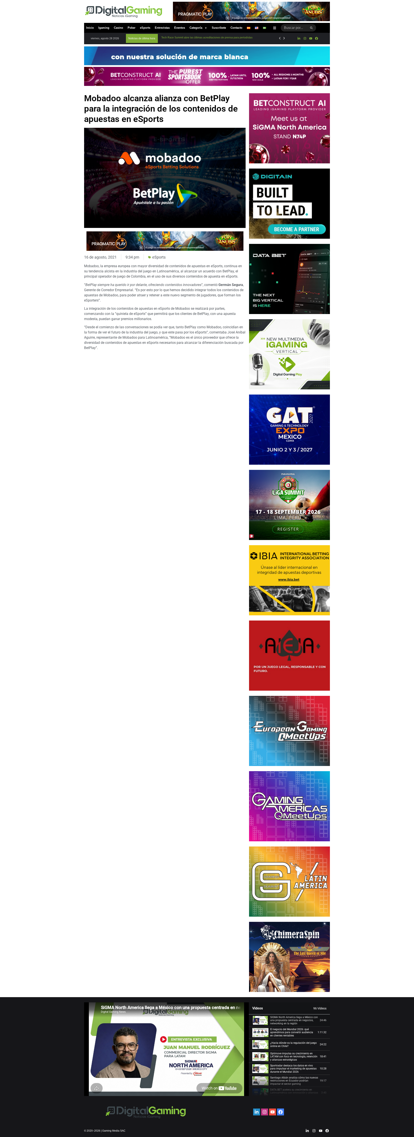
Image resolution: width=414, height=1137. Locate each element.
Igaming (103, 27)
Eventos (179, 27)
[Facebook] (316, 38)
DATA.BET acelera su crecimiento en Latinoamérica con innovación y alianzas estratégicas (294, 1093)
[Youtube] (310, 38)
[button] (142, 38)
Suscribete (219, 27)
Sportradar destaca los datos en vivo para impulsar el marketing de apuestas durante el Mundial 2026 (293, 1068)
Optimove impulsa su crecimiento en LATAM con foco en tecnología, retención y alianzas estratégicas (293, 1056)
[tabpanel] (166, 1049)
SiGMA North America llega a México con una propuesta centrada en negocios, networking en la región (294, 1020)
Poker (131, 27)
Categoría (196, 27)
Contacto (236, 27)
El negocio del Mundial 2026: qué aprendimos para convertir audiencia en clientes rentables (291, 1032)
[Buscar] (311, 28)
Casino (118, 27)
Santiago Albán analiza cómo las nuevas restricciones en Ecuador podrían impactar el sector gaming (294, 1080)
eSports (145, 27)
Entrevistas (162, 27)
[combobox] (294, 28)
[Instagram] (304, 38)
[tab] (289, 1020)
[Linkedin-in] (298, 38)
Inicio (90, 27)
